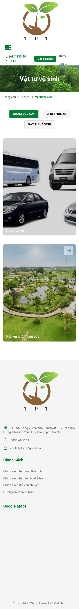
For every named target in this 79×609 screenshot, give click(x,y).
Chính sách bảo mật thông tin (23, 471)
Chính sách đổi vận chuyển (21, 485)
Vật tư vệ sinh (39, 124)
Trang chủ (9, 97)
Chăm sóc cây (24, 114)
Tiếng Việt (62, 57)
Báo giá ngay (45, 58)
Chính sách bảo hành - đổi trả (23, 478)
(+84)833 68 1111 (17, 59)
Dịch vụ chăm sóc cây (22, 336)
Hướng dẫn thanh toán (18, 492)
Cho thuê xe (56, 114)
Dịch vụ (25, 97)
